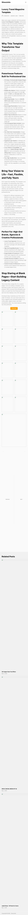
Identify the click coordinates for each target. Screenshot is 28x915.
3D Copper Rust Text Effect (9, 671)
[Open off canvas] (25, 2)
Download (14, 308)
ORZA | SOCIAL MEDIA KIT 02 (9, 788)
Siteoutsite (6, 2)
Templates (21, 15)
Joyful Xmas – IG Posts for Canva (10, 905)
